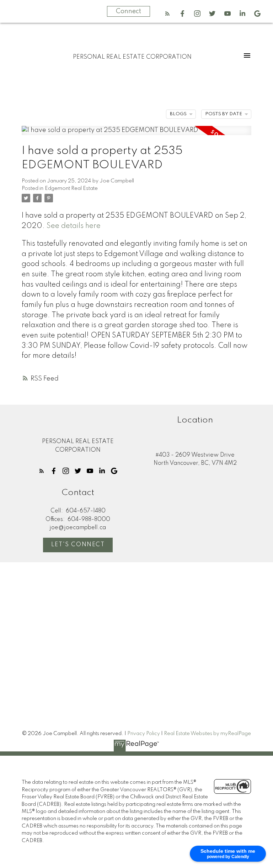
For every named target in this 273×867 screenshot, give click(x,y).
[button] (167, 13)
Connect (128, 11)
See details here (74, 226)
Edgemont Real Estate (71, 188)
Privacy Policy (143, 733)
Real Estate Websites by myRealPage (207, 733)
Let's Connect (78, 545)
